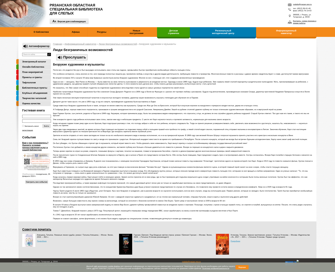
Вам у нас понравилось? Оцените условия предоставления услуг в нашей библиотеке (35, 146)
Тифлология (29, 82)
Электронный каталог (34, 61)
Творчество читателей (34, 98)
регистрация (27, 130)
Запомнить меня (31, 126)
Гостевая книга (33, 110)
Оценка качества (31, 103)
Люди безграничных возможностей (118, 44)
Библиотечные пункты (34, 88)
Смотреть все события (36, 182)
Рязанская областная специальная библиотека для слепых (76, 9)
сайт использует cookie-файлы (107, 266)
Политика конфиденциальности (215, 268)
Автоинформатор (39, 46)
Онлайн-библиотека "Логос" (33, 67)
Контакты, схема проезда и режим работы (304, 22)
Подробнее (42, 241)
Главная (57, 44)
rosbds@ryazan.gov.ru (302, 4)
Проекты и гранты (32, 77)
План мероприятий (32, 72)
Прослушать (74, 57)
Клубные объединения (34, 93)
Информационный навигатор (80, 44)
